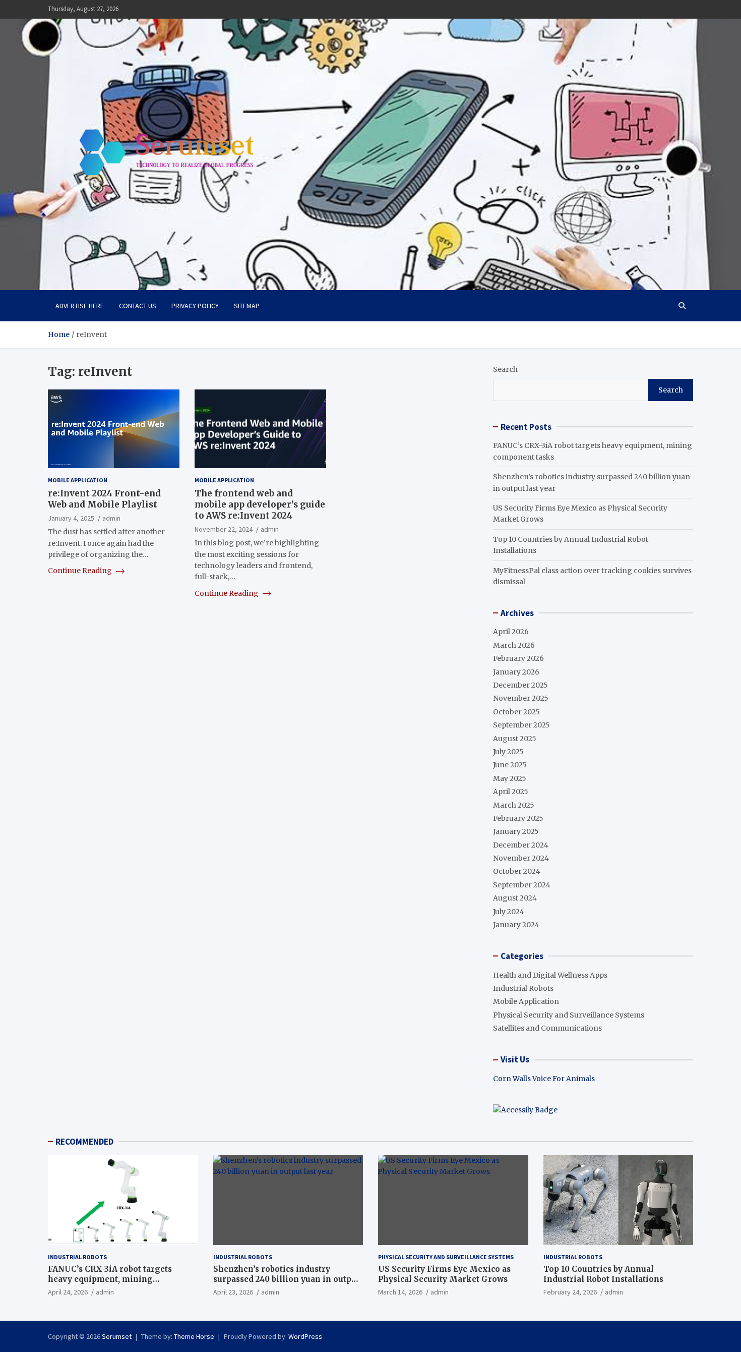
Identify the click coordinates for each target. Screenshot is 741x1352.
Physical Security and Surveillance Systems (568, 1015)
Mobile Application (77, 480)
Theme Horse (194, 1336)
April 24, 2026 (68, 1292)
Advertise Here (79, 305)
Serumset (117, 1336)
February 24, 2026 (570, 1292)
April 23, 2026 (233, 1292)
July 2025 (508, 751)
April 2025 (510, 791)
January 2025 (516, 831)
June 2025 (510, 764)
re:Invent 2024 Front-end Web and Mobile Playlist (104, 499)
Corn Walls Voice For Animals (544, 1078)
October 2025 (516, 711)
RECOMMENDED (84, 1141)
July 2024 (508, 911)
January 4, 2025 (71, 518)
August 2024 (515, 898)
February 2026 (518, 658)
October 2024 (516, 871)
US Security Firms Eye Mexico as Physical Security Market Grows (444, 1274)
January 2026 (516, 672)
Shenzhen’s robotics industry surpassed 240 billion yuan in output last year (286, 1278)
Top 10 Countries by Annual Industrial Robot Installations (603, 1274)
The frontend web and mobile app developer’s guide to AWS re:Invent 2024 (260, 504)
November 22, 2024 (224, 529)
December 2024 (520, 845)
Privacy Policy (195, 305)
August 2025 (514, 738)
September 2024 (521, 884)
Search (505, 369)
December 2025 (520, 685)
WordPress (305, 1336)
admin (111, 518)
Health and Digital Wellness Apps (550, 975)
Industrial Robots (523, 988)
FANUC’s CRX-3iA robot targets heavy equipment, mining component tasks (110, 1278)
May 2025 (509, 778)
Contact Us (137, 305)
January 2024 (516, 924)
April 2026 (511, 631)
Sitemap (247, 305)
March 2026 (514, 645)
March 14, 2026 (400, 1292)
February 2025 (518, 818)
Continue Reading (80, 570)
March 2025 (513, 805)
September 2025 (521, 724)
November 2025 (520, 698)
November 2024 (521, 858)
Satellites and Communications (547, 1028)
